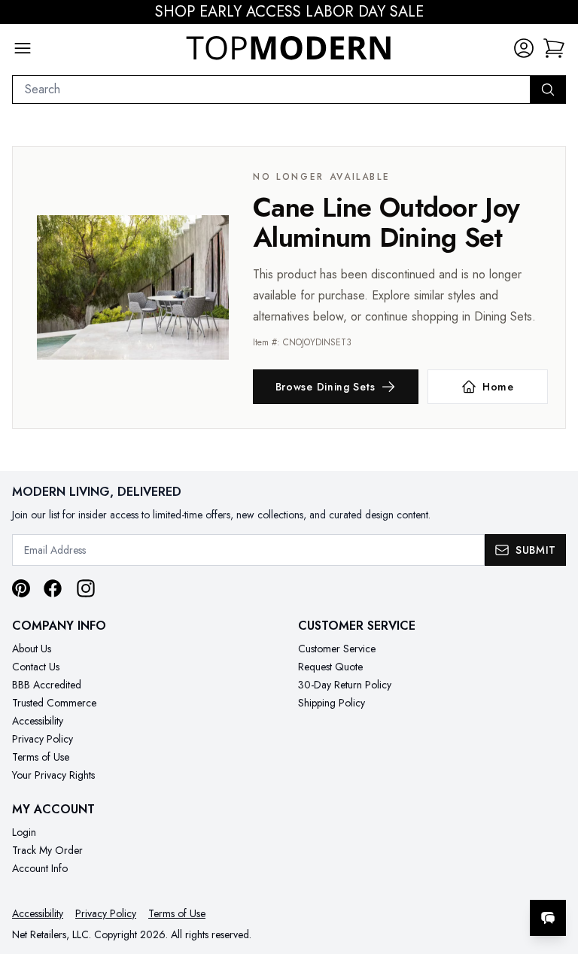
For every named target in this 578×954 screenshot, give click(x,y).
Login (24, 832)
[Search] (548, 89)
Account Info (40, 868)
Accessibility (37, 720)
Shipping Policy (331, 702)
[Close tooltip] (554, 872)
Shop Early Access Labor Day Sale (289, 12)
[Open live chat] (548, 918)
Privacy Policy (42, 738)
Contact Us (35, 666)
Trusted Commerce (54, 702)
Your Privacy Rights (53, 774)
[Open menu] (22, 48)
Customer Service (337, 648)
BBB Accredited (46, 684)
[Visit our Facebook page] (52, 588)
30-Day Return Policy (344, 684)
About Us (31, 648)
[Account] (524, 48)
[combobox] (271, 89)
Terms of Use (40, 756)
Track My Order (47, 850)
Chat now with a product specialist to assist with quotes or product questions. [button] (441, 878)
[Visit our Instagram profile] (85, 588)
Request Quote (330, 666)
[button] (554, 48)
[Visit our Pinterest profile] (21, 588)
